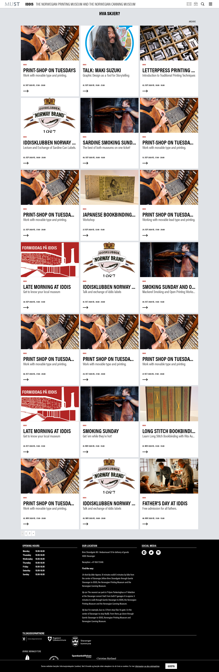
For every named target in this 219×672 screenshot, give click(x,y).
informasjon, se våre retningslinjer (147, 666)
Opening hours (30, 545)
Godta (171, 666)
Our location (89, 545)
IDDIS (80, 4)
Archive (192, 21)
